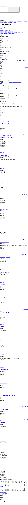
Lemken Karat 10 (2, 481)
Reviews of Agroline (14, 494)
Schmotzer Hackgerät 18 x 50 (5, 257)
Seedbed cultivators (24, 21)
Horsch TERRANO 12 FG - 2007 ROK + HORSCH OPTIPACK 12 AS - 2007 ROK (13, 451)
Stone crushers (6, 22)
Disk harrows (14, 22)
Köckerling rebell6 (3, 326)
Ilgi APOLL (2, 182)
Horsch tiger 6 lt (2, 340)
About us (1, 492)
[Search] (14, 10)
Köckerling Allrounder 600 (2, 485)
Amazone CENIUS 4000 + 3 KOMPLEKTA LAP (7, 395)
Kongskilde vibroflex (3, 297)
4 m (3, 92)
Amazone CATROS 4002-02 (4, 242)
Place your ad (2, 146)
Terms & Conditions (2, 494)
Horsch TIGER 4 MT (3, 383)
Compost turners (2, 22)
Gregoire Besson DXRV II (4, 369)
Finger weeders (10, 22)
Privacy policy (7, 494)
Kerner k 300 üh (2, 422)
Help (3, 492)
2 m (0, 92)
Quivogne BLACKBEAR (4, 212)
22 (2, 476)
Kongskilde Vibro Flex (3, 155)
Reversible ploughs (18, 21)
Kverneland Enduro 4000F (4, 123)
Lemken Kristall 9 (2, 490)
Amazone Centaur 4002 (4, 409)
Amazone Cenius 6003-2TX (4, 312)
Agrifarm (1, 467)
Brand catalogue (20, 494)
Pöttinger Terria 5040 (3, 284)
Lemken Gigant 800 (3, 227)
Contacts (5, 492)
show (1, 100)
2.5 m (2, 92)
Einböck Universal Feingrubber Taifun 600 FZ (7, 137)
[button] (14, 16)
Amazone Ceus (2, 354)
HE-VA (1, 436)
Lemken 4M (2, 168)
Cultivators (14, 21)
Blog (17, 494)
